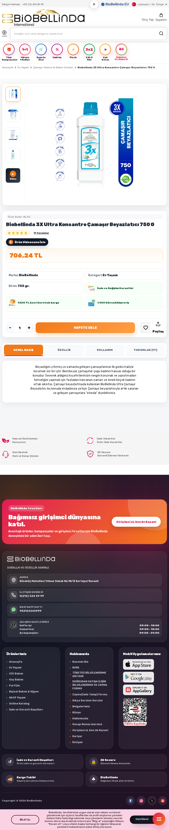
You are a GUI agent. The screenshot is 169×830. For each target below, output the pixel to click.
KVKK (75, 667)
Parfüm (14, 685)
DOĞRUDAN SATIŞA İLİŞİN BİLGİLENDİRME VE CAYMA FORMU (89, 685)
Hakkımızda (80, 718)
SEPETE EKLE (85, 328)
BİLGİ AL (25, 819)
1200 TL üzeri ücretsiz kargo (38, 302)
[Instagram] (141, 800)
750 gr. (23, 286)
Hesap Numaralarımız (87, 724)
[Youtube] (162, 800)
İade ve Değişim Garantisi (115, 288)
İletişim (77, 742)
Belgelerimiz (81, 706)
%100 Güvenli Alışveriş (113, 302)
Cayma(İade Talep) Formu (89, 694)
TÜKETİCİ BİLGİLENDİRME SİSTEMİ (89, 674)
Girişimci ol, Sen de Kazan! (136, 521)
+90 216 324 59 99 (33, 4)
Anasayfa (7, 67)
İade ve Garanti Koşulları (26, 709)
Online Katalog (19, 703)
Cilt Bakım (16, 673)
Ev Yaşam (23, 67)
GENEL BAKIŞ (23, 349)
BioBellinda (28, 275)
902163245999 (30, 610)
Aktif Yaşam (17, 697)
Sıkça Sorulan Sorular (87, 700)
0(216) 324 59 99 (32, 595)
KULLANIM (105, 349)
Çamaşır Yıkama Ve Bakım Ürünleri (53, 67)
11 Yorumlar (41, 232)
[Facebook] (130, 800)
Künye (76, 712)
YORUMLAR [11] (145, 349)
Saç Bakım (16, 679)
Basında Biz (80, 661)
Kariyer (77, 736)
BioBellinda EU (117, 4)
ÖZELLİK (64, 349)
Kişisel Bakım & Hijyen (24, 691)
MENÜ (4, 36)
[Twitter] (152, 800)
